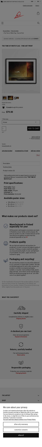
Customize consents (21, 430)
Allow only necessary (21, 424)
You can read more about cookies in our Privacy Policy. (19, 419)
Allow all (21, 435)
